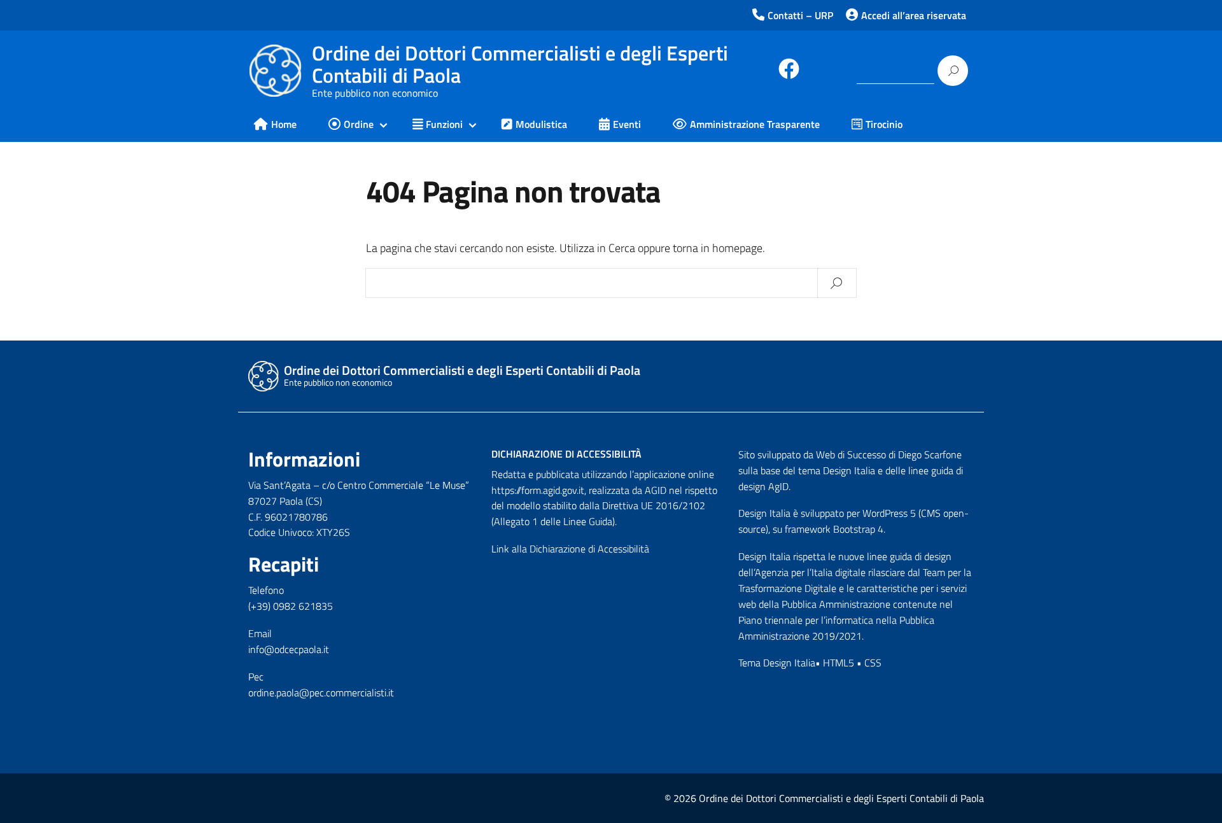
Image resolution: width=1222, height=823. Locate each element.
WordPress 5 (889, 513)
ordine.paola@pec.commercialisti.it (321, 692)
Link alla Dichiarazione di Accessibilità (570, 548)
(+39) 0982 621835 (290, 606)
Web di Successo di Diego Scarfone (889, 454)
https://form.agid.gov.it (537, 490)
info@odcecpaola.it (288, 649)
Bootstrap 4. (859, 529)
